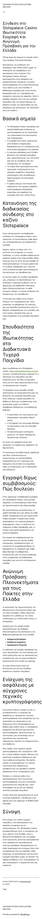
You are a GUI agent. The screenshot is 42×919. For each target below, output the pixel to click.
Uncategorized (25, 881)
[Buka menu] (4, 12)
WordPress (25, 914)
